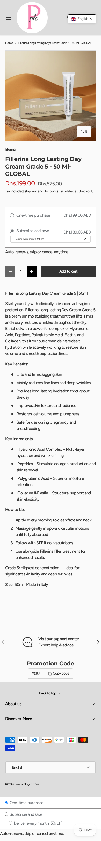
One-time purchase (26, 802)
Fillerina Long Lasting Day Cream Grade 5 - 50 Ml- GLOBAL (54, 42)
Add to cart (68, 271)
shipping (31, 191)
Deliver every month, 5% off (37, 823)
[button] (82, 19)
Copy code (61, 673)
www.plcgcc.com (27, 784)
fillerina (10, 149)
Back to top (48, 693)
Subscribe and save (25, 814)
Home (9, 42)
